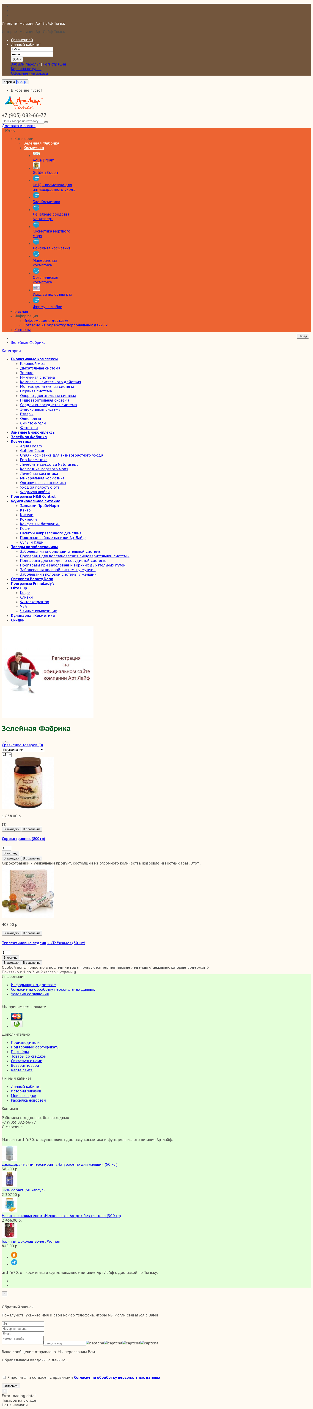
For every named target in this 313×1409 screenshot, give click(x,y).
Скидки (18, 620)
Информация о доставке (46, 320)
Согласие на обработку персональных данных (65, 325)
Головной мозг (33, 363)
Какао (25, 510)
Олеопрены (30, 418)
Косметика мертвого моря (44, 469)
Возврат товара (25, 1065)
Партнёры (20, 1051)
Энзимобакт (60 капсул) (23, 1190)
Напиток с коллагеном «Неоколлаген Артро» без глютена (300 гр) (61, 1215)
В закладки (11, 829)
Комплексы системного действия (50, 382)
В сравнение (31, 829)
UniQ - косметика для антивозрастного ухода (61, 455)
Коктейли (28, 519)
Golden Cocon (32, 450)
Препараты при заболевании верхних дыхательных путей (73, 565)
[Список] (7, 741)
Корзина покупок (26, 68)
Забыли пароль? (25, 64)
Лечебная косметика (39, 473)
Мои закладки (23, 1095)
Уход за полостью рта (40, 487)
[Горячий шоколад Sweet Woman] (9, 1236)
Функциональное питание (35, 501)
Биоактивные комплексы (34, 359)
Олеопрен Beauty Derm (32, 579)
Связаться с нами (26, 1061)
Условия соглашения (30, 994)
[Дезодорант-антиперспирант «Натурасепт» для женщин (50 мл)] (9, 1159)
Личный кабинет (26, 1086)
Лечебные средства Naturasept (49, 464)
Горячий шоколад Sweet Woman (31, 1241)
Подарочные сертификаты (35, 1047)
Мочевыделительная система (47, 386)
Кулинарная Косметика (33, 615)
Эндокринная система (40, 409)
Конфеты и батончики (40, 524)
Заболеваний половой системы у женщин (58, 574)
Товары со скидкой (28, 1056)
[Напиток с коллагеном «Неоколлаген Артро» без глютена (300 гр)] (9, 1211)
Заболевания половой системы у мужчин (58, 569)
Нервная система (36, 391)
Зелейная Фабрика (28, 342)
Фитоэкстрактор (34, 601)
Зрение (26, 372)
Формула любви (35, 492)
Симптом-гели (33, 423)
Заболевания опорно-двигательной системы (61, 551)
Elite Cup (19, 588)
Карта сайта (22, 1070)
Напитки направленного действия (51, 533)
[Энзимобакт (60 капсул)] (9, 1185)
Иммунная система (37, 377)
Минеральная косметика (42, 478)
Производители (25, 1042)
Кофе (25, 528)
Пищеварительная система (44, 400)
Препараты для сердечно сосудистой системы (63, 560)
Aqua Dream (31, 446)
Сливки (26, 597)
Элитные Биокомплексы (33, 432)
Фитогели (29, 427)
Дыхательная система (40, 368)
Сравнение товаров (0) (22, 745)
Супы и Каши (32, 542)
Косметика (21, 441)
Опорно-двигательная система (48, 395)
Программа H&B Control (33, 496)
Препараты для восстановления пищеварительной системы (74, 556)
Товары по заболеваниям (34, 546)
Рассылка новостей (28, 1100)
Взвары (26, 414)
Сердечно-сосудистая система (48, 404)
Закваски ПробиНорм (39, 505)
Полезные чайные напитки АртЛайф (52, 537)
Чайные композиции (38, 611)
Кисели (26, 514)
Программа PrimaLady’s (32, 583)
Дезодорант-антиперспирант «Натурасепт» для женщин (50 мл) (60, 1164)
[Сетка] (3, 741)
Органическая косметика (43, 482)
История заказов (26, 1091)
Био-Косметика (33, 459)
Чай (23, 606)
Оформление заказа (29, 73)
